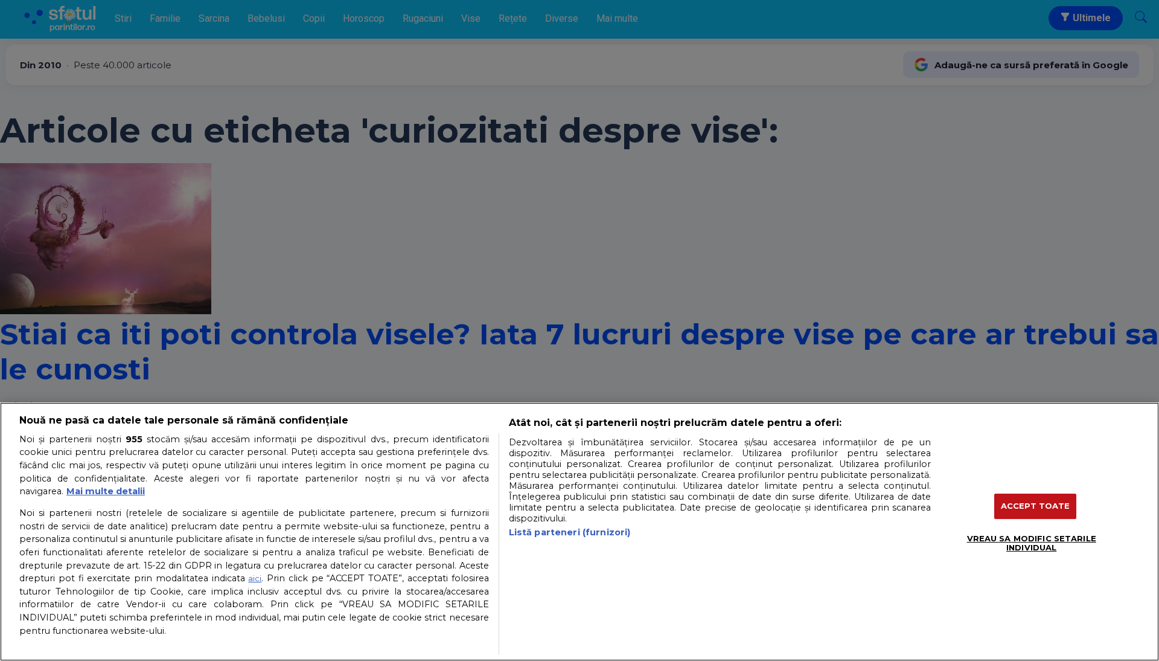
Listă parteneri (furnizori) (570, 532)
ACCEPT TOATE (1035, 506)
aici (254, 578)
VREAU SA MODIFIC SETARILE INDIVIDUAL (1031, 543)
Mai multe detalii (105, 491)
